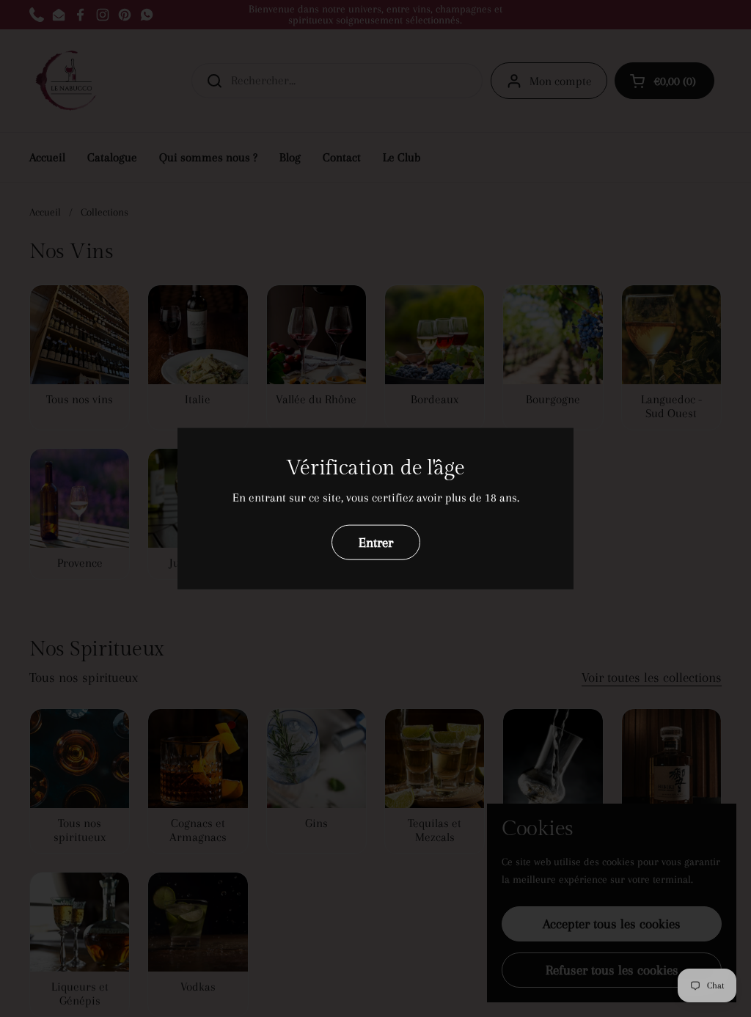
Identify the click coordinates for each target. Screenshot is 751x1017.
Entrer (376, 542)
